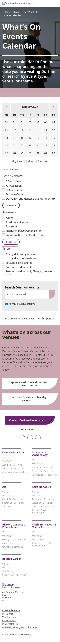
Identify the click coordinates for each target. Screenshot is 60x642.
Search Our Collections (13, 468)
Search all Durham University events (28, 399)
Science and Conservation (14, 574)
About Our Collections (13, 464)
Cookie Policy (9, 620)
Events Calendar (12, 15)
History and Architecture (44, 499)
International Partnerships (14, 472)
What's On (33, 11)
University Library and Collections (19, 627)
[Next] (53, 107)
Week (22, 161)
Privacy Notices (10, 623)
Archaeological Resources (44, 474)
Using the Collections (12, 546)
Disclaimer (7, 613)
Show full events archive (21, 304)
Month (31, 161)
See (11, 205)
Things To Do (19, 11)
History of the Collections (14, 539)
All (46, 161)
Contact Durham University (26, 420)
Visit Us (6, 457)
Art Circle (6, 506)
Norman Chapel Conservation (39, 511)
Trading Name (9, 617)
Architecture (8, 543)
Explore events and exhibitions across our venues (28, 383)
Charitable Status (11, 610)
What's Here (38, 539)
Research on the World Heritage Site (43, 544)
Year (40, 161)
